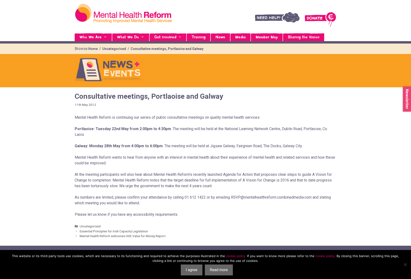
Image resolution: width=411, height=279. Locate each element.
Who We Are (90, 37)
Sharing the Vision (303, 37)
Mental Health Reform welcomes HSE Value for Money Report (123, 236)
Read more (219, 270)
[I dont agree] (405, 264)
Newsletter (407, 99)
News (220, 37)
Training (198, 37)
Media (240, 37)
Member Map (267, 37)
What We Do (128, 37)
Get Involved (165, 37)
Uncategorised (90, 226)
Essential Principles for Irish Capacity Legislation (114, 231)
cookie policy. (236, 256)
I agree (191, 270)
